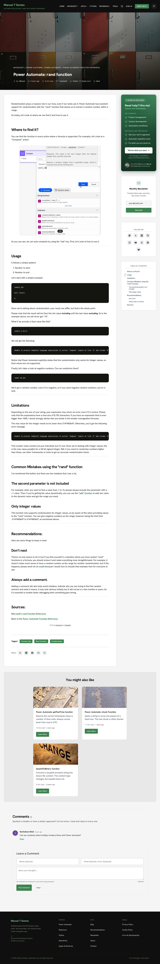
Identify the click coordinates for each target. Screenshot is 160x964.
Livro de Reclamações (130, 935)
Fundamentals (57, 641)
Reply (22, 839)
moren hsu (59, 625)
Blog (92, 924)
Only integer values (135, 292)
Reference (104, 6)
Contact (93, 946)
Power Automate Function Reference (40, 618)
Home (62, 6)
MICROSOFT (18, 68)
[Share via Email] (38, 653)
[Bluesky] (139, 250)
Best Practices (41, 641)
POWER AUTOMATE (52, 68)
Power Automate (65, 924)
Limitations (131, 278)
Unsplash (68, 625)
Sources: (130, 305)
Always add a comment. (136, 302)
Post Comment (24, 888)
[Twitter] (136, 235)
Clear (38, 888)
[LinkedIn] (142, 235)
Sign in (129, 6)
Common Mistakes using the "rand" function (137, 283)
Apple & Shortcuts (66, 946)
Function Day (26, 641)
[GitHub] (148, 235)
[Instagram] (129, 243)
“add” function (85, 493)
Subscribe (138, 210)
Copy (105, 286)
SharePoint (63, 940)
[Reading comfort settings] (154, 6)
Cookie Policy (127, 930)
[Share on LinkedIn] (26, 653)
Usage (129, 275)
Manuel (22, 81)
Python (93, 6)
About (92, 940)
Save (98, 81)
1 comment (63, 81)
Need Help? (142, 6)
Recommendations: (134, 295)
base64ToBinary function (48, 768)
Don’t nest (132, 299)
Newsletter (94, 935)
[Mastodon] (129, 235)
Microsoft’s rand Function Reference (28, 613)
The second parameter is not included (138, 288)
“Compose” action (19, 139)
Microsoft (72, 6)
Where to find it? (133, 271)
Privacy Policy (127, 924)
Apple (84, 6)
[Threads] (142, 243)
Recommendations (97, 930)
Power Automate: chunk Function (100, 712)
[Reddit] (148, 243)
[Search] (122, 6)
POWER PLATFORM (34, 68)
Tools (115, 6)
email (41, 566)
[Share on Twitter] (20, 653)
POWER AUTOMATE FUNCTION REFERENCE (81, 68)
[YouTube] (136, 243)
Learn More (42, 734)
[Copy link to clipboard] (44, 653)
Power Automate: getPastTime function (54, 712)
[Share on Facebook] (32, 653)
